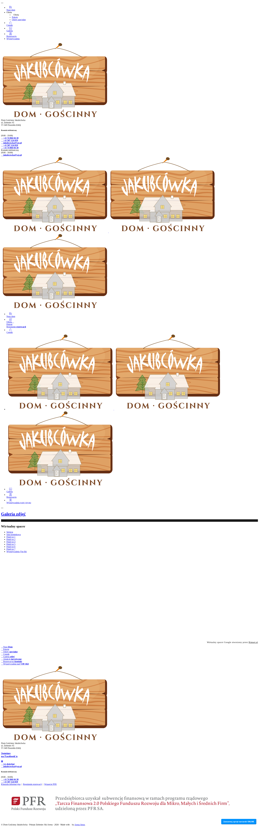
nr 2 (10, 539)
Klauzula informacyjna (11, 784)
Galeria (13, 513)
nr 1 (10, 537)
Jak (9, 764)
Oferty (10, 652)
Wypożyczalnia (13, 39)
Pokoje (15, 17)
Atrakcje (12, 659)
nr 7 (10, 549)
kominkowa (13, 534)
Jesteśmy (9, 755)
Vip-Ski (16, 551)
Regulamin (16, 327)
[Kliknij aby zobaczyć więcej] (129, 597)
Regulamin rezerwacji (32, 784)
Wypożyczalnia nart (16, 664)
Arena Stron (79, 824)
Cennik (6, 654)
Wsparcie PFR (50, 784)
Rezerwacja (12, 661)
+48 (10, 138)
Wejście (9, 532)
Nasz (8, 647)
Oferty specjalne (19, 20)
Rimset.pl (253, 642)
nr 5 (10, 544)
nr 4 (10, 542)
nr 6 (10, 547)
